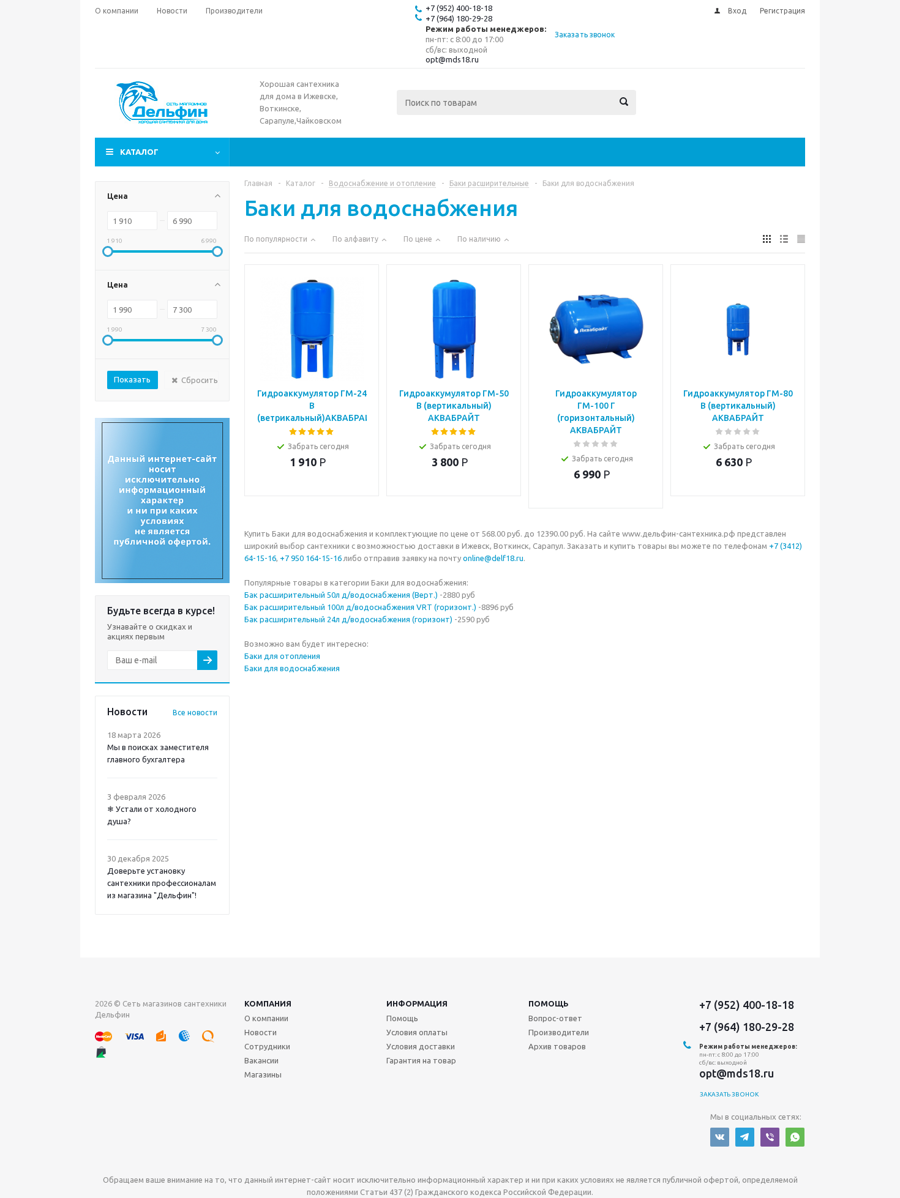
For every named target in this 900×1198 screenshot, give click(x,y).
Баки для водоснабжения (292, 668)
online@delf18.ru (493, 558)
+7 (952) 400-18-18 (459, 8)
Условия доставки (420, 1046)
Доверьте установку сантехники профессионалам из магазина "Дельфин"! (161, 882)
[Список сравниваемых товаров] (670, 111)
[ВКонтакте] (719, 1137)
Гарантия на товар (421, 1060)
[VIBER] (769, 1137)
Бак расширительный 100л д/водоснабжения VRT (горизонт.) (360, 607)
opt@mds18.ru (452, 59)
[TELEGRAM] (744, 1137)
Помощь (548, 1003)
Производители (558, 1032)
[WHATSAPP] (795, 1137)
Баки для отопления (282, 656)
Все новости (195, 712)
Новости (260, 1032)
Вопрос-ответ (555, 1018)
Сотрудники (267, 1046)
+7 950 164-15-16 (311, 558)
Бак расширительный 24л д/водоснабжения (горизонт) (348, 619)
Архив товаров (557, 1046)
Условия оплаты (417, 1032)
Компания (267, 1003)
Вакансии (261, 1060)
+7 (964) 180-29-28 (459, 18)
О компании (266, 1018)
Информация (417, 1003)
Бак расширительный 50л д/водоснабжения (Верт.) (341, 594)
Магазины (263, 1074)
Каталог (139, 151)
